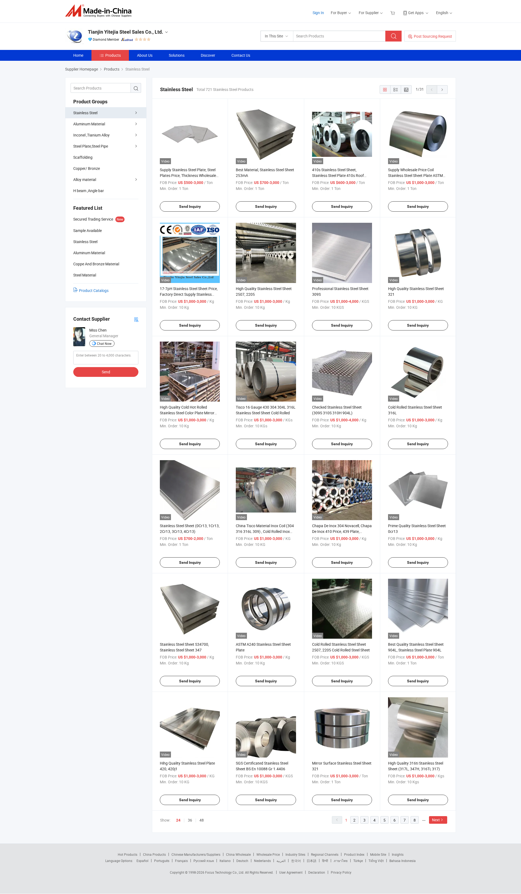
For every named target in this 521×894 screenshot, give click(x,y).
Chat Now (104, 343)
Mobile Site (378, 854)
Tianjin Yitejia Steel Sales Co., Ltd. (125, 32)
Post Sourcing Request (433, 36)
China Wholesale (238, 854)
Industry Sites (295, 854)
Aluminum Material (89, 123)
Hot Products (127, 854)
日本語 (311, 860)
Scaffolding (83, 157)
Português (161, 860)
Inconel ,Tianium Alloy (91, 135)
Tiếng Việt (376, 860)
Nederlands (262, 860)
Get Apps (415, 12)
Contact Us (240, 55)
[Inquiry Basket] (393, 12)
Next (436, 819)
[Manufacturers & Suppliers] (100, 10)
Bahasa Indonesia (402, 860)
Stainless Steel (85, 112)
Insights (398, 854)
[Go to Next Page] (442, 89)
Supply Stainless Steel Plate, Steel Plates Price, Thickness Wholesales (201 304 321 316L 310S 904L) (189, 175)
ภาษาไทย (341, 860)
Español (142, 860)
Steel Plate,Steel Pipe (90, 146)
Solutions (177, 55)
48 (201, 820)
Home (78, 55)
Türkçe (358, 860)
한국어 (296, 860)
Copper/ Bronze (86, 168)
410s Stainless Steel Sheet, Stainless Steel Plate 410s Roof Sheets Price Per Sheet (338, 175)
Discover (208, 55)
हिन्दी (325, 860)
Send (106, 371)
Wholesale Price (268, 854)
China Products (154, 854)
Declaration (316, 872)
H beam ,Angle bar (88, 190)
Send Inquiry (190, 206)
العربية (281, 860)
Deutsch (242, 860)
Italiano (225, 860)
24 (178, 820)
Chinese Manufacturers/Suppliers (195, 854)
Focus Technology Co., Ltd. (225, 872)
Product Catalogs (94, 290)
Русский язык (203, 860)
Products (113, 55)
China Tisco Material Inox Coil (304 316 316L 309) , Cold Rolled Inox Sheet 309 (265, 531)
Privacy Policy (341, 872)
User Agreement (291, 872)
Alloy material (84, 179)
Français (181, 860)
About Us (145, 55)
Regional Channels (324, 854)
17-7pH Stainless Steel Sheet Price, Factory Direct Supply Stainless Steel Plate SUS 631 (189, 294)
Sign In (318, 12)
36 (190, 820)
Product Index (354, 854)
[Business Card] (136, 319)
